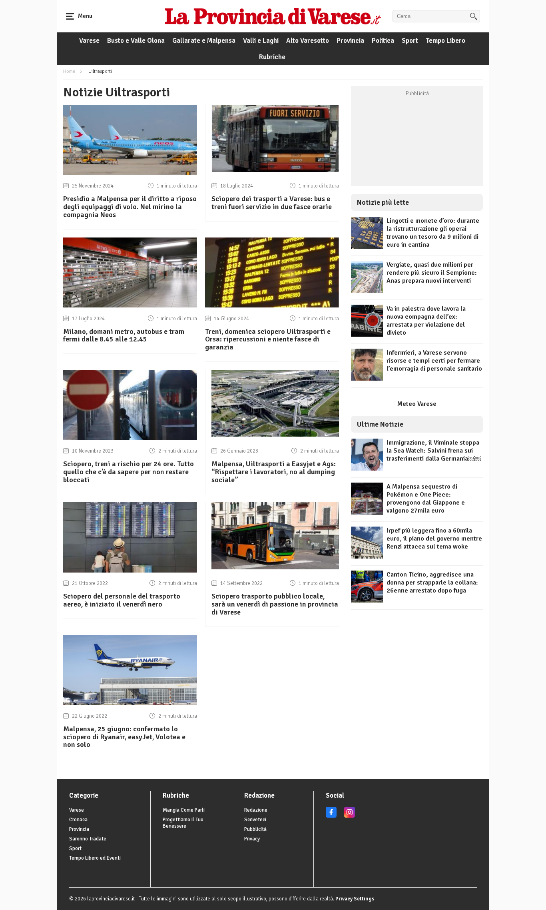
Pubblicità (255, 829)
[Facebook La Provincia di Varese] (331, 816)
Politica (383, 40)
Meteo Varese (416, 404)
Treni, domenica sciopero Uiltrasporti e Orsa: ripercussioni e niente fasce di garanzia (268, 339)
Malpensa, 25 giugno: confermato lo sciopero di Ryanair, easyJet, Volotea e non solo (124, 736)
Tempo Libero (445, 40)
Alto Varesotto (307, 40)
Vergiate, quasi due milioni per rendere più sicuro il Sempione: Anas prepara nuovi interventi (432, 273)
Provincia (350, 40)
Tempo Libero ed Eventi (95, 858)
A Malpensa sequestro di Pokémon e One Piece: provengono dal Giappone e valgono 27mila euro (426, 499)
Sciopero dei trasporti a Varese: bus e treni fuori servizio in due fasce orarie (271, 202)
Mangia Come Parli (184, 810)
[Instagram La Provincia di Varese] (349, 816)
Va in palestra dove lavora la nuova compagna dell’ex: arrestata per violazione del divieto (426, 321)
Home (69, 71)
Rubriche (272, 57)
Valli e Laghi (261, 40)
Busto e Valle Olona (136, 40)
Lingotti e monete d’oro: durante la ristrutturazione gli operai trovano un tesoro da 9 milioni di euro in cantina (433, 233)
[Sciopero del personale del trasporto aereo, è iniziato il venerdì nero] (130, 571)
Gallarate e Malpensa (203, 40)
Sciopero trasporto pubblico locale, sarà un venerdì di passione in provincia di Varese (274, 604)
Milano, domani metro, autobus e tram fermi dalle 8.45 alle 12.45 (123, 335)
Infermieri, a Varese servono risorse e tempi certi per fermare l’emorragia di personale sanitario (434, 361)
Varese (89, 40)
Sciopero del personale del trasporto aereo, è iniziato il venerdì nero (121, 600)
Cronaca (78, 819)
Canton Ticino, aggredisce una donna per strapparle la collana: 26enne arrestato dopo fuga (432, 583)
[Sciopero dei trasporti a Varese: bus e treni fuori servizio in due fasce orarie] (275, 170)
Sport (410, 40)
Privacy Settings (355, 899)
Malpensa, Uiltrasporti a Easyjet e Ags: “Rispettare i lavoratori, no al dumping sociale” (273, 471)
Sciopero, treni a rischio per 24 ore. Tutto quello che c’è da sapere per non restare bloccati (128, 471)
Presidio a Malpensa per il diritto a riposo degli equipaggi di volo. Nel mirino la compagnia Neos (130, 206)
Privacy (252, 839)
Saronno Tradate (87, 839)
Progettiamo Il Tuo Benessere (183, 822)
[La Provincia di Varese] (273, 16)
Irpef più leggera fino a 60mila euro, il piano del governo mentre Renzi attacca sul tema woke (434, 539)
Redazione (255, 810)
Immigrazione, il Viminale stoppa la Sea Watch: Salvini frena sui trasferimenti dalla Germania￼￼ (434, 451)
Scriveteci (255, 819)
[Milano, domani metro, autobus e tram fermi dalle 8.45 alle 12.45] (130, 305)
